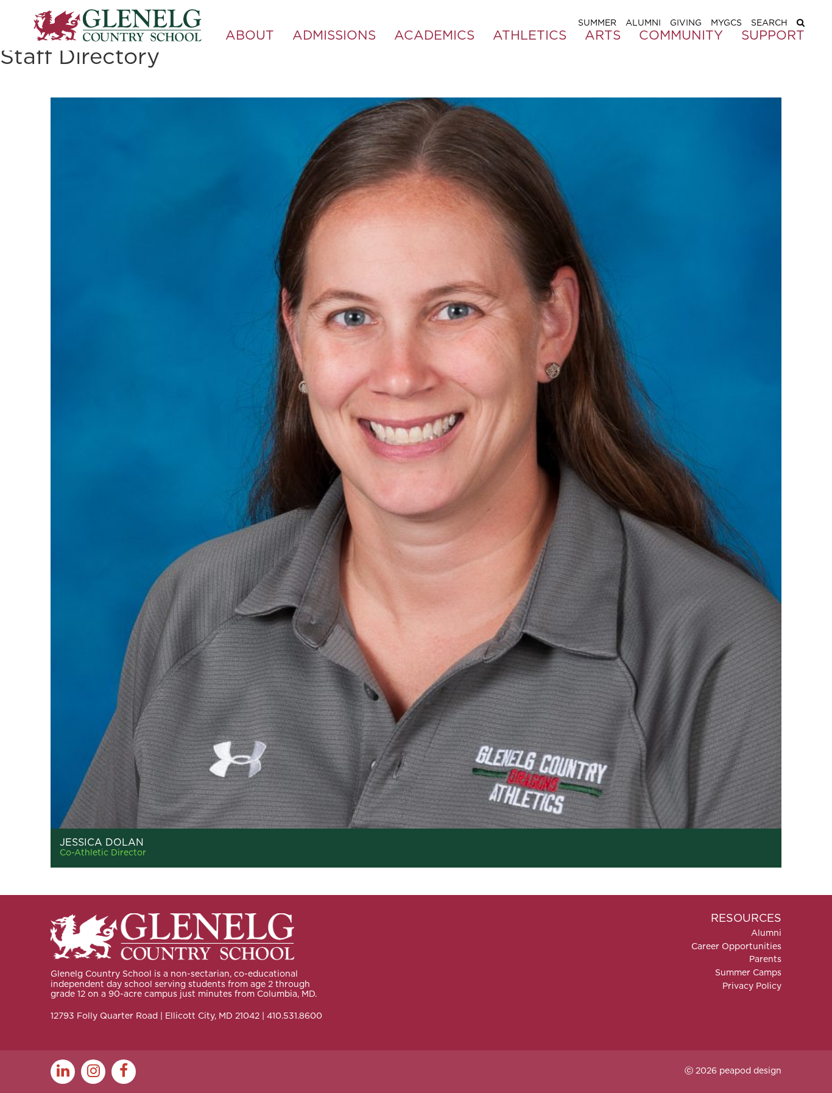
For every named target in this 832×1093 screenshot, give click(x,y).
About (249, 35)
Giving (686, 23)
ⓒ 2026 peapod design (733, 1071)
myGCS (726, 23)
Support (773, 35)
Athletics (529, 35)
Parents (765, 959)
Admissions (334, 35)
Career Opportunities (736, 947)
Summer (597, 23)
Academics (434, 35)
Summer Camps (748, 973)
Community (681, 35)
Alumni (643, 23)
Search (769, 23)
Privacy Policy (751, 986)
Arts (603, 35)
